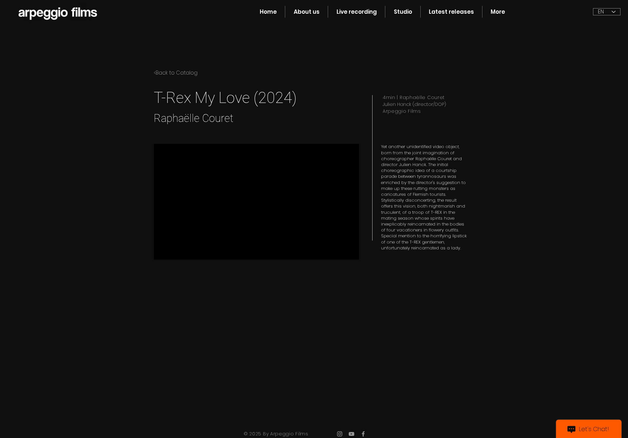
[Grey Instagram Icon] (339, 433)
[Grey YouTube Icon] (351, 433)
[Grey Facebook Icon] (363, 433)
